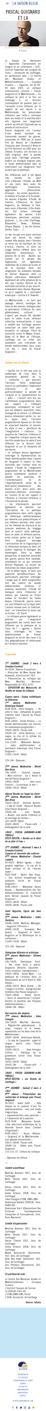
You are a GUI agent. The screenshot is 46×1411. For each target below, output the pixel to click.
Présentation (23, 1375)
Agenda (23, 1384)
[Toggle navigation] (7, 3)
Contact (23, 1396)
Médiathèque (23, 1393)
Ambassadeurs (23, 1390)
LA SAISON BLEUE (25, 4)
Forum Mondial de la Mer (23, 1381)
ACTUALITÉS (23, 1387)
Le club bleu (23, 1378)
